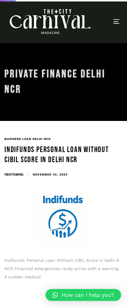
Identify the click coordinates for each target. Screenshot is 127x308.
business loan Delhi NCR (27, 139)
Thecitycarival (14, 174)
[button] (83, 295)
